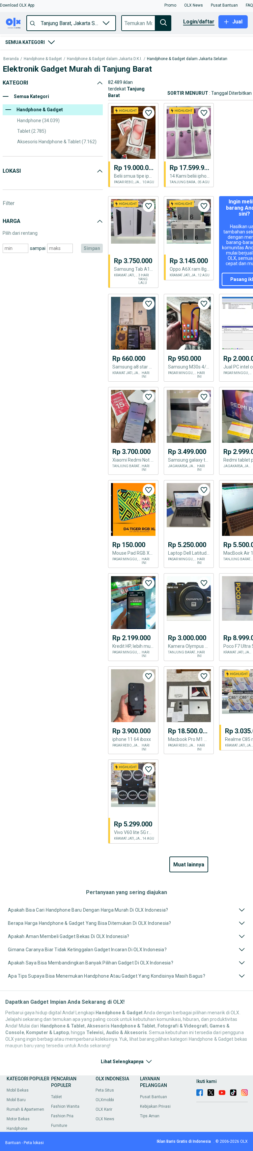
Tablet (56, 1097)
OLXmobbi (105, 1100)
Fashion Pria (62, 1116)
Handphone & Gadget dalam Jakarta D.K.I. (104, 59)
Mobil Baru (16, 1100)
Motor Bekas (18, 1119)
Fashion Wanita (65, 1106)
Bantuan (13, 1142)
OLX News (105, 1119)
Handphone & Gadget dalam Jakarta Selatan (187, 59)
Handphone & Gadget (43, 59)
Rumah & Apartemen (25, 1109)
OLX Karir (104, 1109)
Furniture (59, 1125)
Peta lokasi (34, 1142)
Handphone (17, 1128)
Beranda (11, 59)
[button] (17, 5)
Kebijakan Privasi (155, 1106)
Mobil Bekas (18, 1090)
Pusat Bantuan (153, 1097)
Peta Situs (105, 1090)
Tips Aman (149, 1116)
